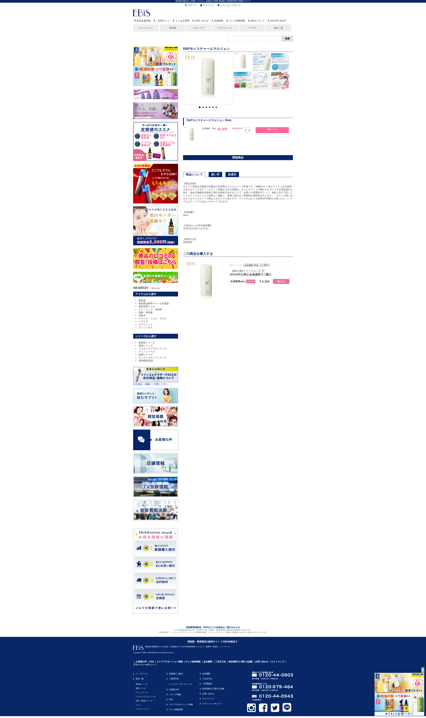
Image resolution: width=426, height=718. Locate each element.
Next (227, 78)
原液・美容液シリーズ (144, 701)
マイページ (208, 5)
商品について (194, 174)
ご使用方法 (174, 679)
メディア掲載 (175, 694)
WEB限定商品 (146, 360)
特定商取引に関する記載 (240, 661)
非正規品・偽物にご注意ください (150, 384)
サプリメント (225, 27)
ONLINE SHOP (278, 20)
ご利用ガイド (163, 20)
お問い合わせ (202, 20)
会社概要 (208, 661)
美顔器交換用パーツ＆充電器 (154, 303)
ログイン (192, 5)
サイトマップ (277, 661)
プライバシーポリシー (144, 664)
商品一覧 (278, 27)
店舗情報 (218, 20)
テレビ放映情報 (237, 20)
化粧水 (142, 315)
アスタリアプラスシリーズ (153, 348)
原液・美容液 (146, 312)
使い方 (215, 174)
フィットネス (146, 327)
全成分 (232, 174)
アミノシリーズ (147, 351)
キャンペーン (146, 27)
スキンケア (199, 27)
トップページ (142, 674)
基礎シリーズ (146, 354)
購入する (272, 129)
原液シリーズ (146, 345)
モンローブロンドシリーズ (153, 357)
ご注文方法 (220, 661)
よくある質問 (182, 20)
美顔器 (172, 27)
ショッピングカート (230, 5)
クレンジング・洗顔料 (150, 309)
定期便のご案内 (176, 674)
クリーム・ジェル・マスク (153, 318)
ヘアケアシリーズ (142, 709)
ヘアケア (252, 27)
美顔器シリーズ (147, 342)
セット (138, 705)
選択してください (236, 265)
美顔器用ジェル (147, 306)
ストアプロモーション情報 (170, 661)
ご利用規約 (207, 684)
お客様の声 (141, 661)
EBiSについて (257, 20)
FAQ (152, 661)
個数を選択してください (245, 271)
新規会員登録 (144, 20)
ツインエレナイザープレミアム (180, 684)
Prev (188, 78)
